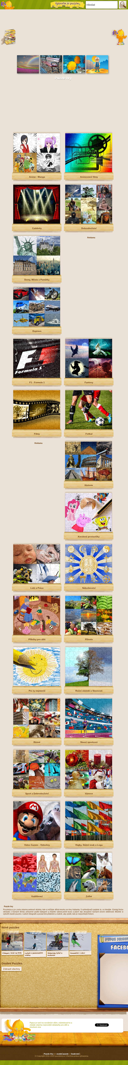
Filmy (37, 434)
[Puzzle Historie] (88, 480)
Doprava (36, 331)
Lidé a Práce (37, 588)
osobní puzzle (63, 1054)
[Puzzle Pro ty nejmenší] (36, 685)
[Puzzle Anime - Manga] (36, 172)
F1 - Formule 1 (37, 382)
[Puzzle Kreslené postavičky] (88, 531)
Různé (37, 742)
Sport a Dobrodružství (37, 793)
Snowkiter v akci (77, 953)
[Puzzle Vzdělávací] (36, 891)
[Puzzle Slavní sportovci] (88, 737)
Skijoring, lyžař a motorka (55, 954)
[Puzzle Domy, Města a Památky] (36, 274)
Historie (89, 485)
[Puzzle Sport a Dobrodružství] (36, 788)
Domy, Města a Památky (36, 279)
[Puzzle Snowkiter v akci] (80, 950)
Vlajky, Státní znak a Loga (89, 845)
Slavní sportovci (89, 742)
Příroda (89, 639)
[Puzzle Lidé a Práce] (36, 583)
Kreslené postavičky (89, 536)
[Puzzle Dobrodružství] (88, 223)
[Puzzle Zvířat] (88, 891)
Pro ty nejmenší (37, 691)
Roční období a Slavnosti (88, 691)
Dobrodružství (88, 228)
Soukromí (75, 1054)
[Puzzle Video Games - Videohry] (36, 840)
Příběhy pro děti (36, 639)
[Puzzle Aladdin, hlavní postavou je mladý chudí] (97, 73)
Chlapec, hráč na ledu (12, 953)
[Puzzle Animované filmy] (88, 172)
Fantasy (89, 382)
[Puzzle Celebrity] (36, 223)
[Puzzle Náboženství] (88, 583)
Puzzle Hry (48, 1054)
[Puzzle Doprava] (36, 326)
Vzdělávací (37, 896)
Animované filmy (89, 177)
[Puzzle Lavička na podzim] (51, 73)
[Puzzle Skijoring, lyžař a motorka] (58, 950)
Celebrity (37, 228)
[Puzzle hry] (8, 4)
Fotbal (89, 434)
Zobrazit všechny (11, 969)
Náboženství (89, 588)
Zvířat (89, 896)
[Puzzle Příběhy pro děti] (36, 634)
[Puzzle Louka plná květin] (28, 73)
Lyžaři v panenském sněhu (34, 954)
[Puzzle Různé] (36, 737)
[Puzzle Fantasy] (88, 377)
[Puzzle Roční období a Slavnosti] (88, 685)
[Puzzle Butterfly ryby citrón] (74, 73)
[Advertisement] (63, 32)
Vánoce (89, 793)
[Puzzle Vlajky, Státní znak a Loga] (88, 840)
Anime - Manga (37, 177)
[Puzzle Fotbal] (88, 428)
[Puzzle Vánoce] (88, 788)
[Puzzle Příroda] (88, 634)
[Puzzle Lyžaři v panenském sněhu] (35, 950)
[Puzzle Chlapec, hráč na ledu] (12, 950)
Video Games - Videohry (37, 845)
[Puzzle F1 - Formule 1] (36, 377)
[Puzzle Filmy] (36, 428)
